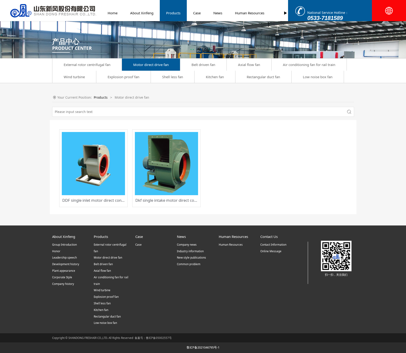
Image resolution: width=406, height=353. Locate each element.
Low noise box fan (317, 76)
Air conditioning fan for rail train (309, 64)
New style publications (191, 257)
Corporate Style (62, 277)
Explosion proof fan (123, 76)
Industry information (190, 251)
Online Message (270, 251)
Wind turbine (74, 76)
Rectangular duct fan (263, 76)
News (217, 13)
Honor (56, 251)
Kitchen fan (215, 76)
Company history (63, 284)
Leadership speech (64, 257)
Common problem (188, 264)
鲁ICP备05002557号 (159, 338)
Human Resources (249, 13)
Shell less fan (172, 76)
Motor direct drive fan (151, 64)
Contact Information (273, 244)
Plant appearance (63, 270)
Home (112, 13)
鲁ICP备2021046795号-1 (203, 347)
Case (197, 13)
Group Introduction (64, 244)
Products (173, 13)
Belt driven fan (203, 64)
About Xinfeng (141, 13)
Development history (65, 264)
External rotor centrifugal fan (87, 64)
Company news (187, 244)
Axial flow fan (249, 64)
